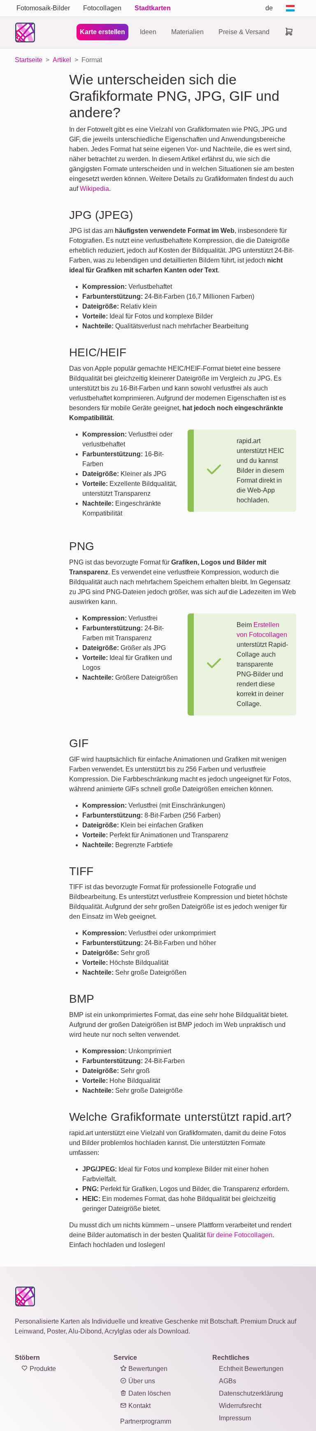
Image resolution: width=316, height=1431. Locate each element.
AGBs (227, 1381)
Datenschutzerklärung (251, 1393)
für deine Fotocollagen (239, 1234)
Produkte (42, 1368)
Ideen (148, 31)
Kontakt (139, 1405)
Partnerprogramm (145, 1421)
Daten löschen (149, 1393)
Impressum (235, 1418)
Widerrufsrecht (240, 1405)
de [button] (269, 8)
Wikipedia (94, 188)
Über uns (141, 1381)
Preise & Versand (244, 31)
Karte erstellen (102, 31)
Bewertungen (147, 1368)
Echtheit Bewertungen (251, 1368)
